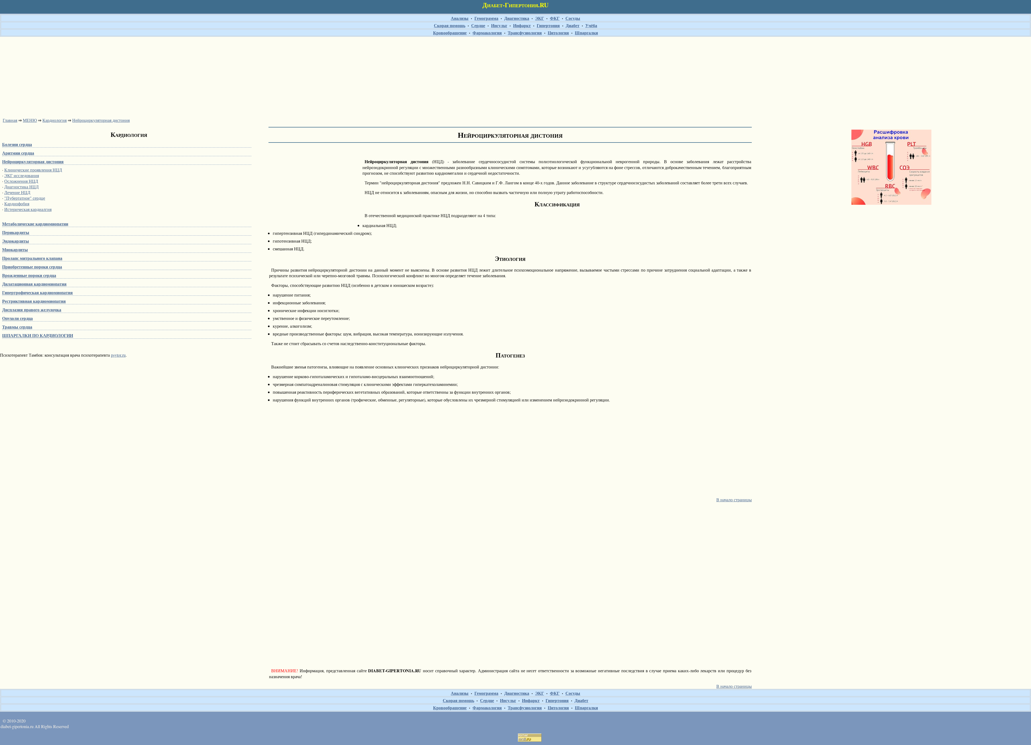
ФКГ (555, 18)
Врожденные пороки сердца (29, 275)
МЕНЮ (30, 120)
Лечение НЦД (17, 192)
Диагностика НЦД (21, 186)
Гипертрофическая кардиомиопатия (37, 292)
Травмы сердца (17, 327)
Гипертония (548, 25)
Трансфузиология (525, 33)
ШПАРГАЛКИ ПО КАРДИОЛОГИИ (37, 335)
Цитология (558, 33)
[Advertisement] (515, 75)
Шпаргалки (586, 33)
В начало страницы (734, 499)
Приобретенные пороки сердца (32, 267)
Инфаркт (522, 25)
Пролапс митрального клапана (32, 258)
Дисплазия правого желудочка (31, 309)
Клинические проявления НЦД (33, 170)
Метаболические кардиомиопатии (35, 224)
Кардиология (54, 120)
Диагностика (516, 18)
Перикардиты (15, 232)
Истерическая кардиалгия (28, 209)
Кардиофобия (16, 203)
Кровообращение (450, 33)
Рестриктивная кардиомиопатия (34, 301)
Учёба (591, 25)
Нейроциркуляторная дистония (101, 120)
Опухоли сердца (17, 318)
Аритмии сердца (18, 153)
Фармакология (487, 33)
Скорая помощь (449, 25)
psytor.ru (118, 355)
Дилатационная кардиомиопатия (34, 284)
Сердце (478, 25)
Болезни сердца (17, 144)
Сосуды (572, 18)
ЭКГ (539, 18)
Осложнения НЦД (21, 181)
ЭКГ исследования (21, 175)
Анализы (460, 18)
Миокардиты (15, 249)
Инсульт (499, 25)
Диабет (572, 25)
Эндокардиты (15, 241)
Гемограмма (486, 18)
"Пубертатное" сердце (24, 198)
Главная (10, 120)
